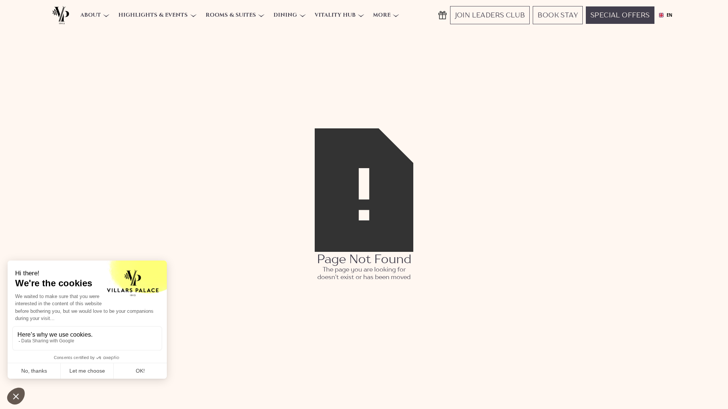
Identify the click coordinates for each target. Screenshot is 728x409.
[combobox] (665, 15)
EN (669, 15)
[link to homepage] (61, 15)
